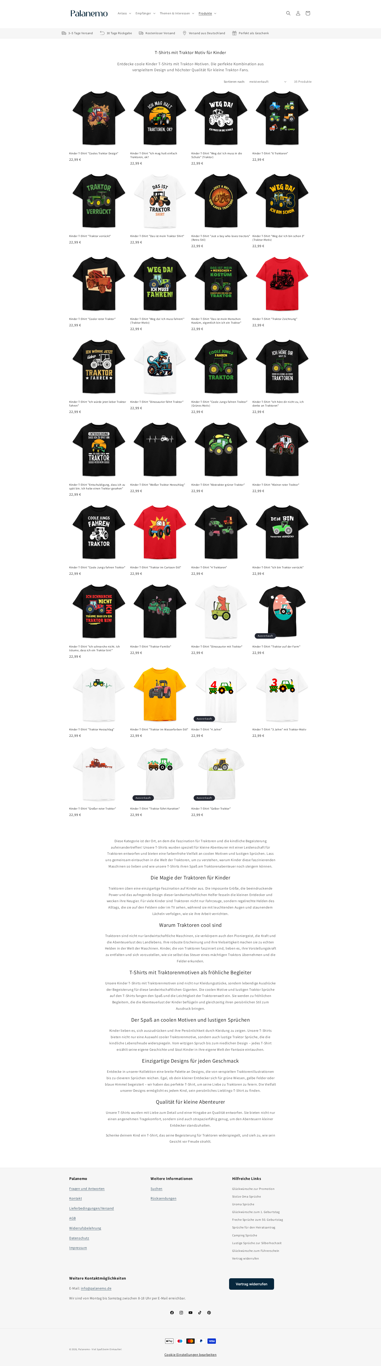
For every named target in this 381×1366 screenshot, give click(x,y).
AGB (72, 1218)
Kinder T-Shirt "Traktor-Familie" (150, 646)
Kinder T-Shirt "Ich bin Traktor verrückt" (278, 567)
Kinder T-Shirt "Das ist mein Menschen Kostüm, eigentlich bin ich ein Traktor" (216, 321)
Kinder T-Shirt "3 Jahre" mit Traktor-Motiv (279, 729)
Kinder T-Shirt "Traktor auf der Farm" (276, 646)
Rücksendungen (163, 1198)
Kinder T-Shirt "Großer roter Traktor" (92, 808)
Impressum (78, 1247)
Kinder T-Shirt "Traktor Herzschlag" (91, 729)
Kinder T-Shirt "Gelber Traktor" (211, 808)
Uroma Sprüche (243, 1204)
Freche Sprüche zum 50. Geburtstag (257, 1220)
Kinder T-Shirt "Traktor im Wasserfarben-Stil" (159, 729)
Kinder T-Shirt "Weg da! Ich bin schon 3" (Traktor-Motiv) (278, 238)
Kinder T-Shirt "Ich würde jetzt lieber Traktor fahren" (97, 403)
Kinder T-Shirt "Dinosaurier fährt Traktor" (156, 402)
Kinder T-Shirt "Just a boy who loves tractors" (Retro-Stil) (220, 238)
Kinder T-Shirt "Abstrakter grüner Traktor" (218, 485)
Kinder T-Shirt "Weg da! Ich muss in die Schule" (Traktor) (216, 155)
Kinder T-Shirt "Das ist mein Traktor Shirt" (157, 236)
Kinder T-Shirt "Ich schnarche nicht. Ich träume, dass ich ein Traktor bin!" (94, 648)
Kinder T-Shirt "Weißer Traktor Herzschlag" (157, 485)
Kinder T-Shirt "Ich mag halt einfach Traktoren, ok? (153, 155)
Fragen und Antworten (87, 1188)
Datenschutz (79, 1238)
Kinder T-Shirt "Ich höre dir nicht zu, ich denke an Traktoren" (278, 403)
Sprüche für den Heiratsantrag (253, 1227)
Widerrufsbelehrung (85, 1228)
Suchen (156, 1188)
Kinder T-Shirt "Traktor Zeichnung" (274, 319)
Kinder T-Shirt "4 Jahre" (206, 729)
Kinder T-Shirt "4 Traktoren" (209, 567)
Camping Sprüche (244, 1235)
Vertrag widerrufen (245, 1258)
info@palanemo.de (96, 1288)
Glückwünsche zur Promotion (253, 1189)
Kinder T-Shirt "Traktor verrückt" (90, 236)
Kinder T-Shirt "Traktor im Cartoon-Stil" (155, 567)
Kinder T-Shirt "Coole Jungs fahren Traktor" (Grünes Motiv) (219, 403)
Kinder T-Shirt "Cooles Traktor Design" (93, 153)
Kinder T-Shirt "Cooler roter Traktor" (92, 319)
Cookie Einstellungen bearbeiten (190, 1354)
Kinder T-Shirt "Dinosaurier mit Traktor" (217, 646)
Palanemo (84, 1349)
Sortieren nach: (234, 82)
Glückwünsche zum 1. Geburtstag (256, 1212)
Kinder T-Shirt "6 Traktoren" (270, 153)
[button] (124, 13)
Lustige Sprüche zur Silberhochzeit (257, 1243)
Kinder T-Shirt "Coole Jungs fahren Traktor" (97, 567)
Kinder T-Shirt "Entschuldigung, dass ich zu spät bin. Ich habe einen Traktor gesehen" (97, 486)
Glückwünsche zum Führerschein (255, 1251)
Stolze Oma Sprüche (246, 1196)
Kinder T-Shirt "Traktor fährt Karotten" (155, 808)
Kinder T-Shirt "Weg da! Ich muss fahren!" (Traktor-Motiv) (157, 321)
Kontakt (75, 1198)
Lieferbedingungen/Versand (91, 1208)
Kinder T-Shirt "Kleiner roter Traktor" (275, 485)
